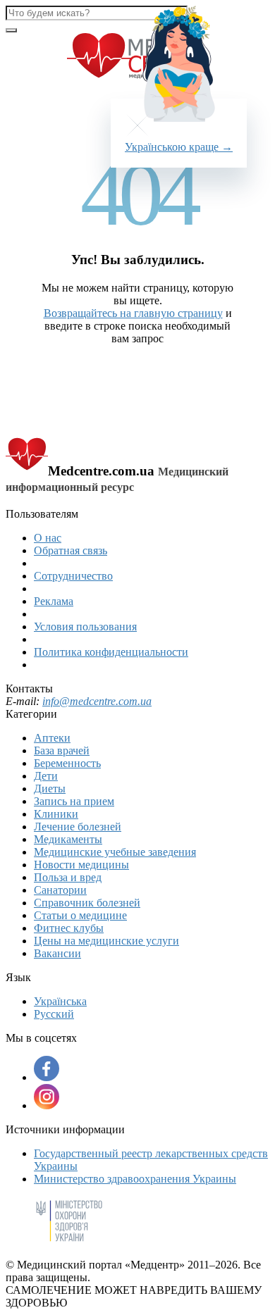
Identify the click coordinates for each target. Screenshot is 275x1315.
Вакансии (57, 953)
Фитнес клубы (69, 928)
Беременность (67, 763)
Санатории (60, 890)
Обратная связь (70, 550)
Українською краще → (179, 147)
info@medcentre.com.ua (97, 701)
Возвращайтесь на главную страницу (133, 313)
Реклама (53, 601)
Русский (54, 1014)
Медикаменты (68, 839)
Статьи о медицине (80, 915)
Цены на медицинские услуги (106, 941)
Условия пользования (85, 626)
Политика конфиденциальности (111, 652)
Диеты (50, 788)
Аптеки (52, 738)
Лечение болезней (77, 827)
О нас (47, 538)
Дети (46, 776)
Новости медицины (81, 865)
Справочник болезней (87, 903)
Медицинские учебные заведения (115, 852)
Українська (60, 1001)
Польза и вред (68, 877)
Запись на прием (74, 801)
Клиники (56, 814)
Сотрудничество (73, 576)
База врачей (62, 750)
